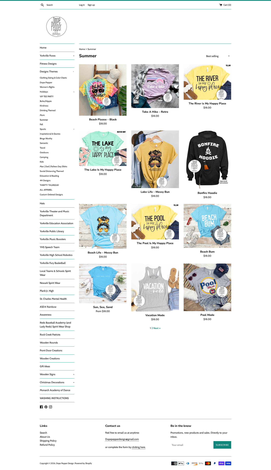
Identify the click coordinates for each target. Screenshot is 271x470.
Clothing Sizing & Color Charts (53, 77)
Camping (44, 157)
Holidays (57, 91)
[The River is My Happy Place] (207, 82)
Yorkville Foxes (57, 55)
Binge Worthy (46, 138)
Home (43, 47)
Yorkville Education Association (56, 223)
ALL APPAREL (46, 190)
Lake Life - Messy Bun (155, 192)
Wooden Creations (50, 358)
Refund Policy (47, 444)
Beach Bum (207, 252)
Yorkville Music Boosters (53, 239)
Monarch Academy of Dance (55, 390)
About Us (45, 436)
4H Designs (45, 180)
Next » (156, 328)
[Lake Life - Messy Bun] (155, 159)
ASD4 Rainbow (48, 306)
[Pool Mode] (207, 287)
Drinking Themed (48, 110)
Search (43, 432)
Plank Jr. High (47, 290)
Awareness (45, 314)
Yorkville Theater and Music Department (54, 213)
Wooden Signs (57, 374)
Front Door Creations (51, 350)
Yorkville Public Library (52, 231)
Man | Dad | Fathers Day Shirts (53, 166)
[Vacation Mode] (155, 287)
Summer (44, 120)
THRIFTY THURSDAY (49, 185)
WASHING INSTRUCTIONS (54, 398)
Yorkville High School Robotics (56, 255)
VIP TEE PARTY (46, 96)
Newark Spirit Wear (50, 282)
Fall (41, 124)
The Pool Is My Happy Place (155, 243)
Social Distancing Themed (52, 171)
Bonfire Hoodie (207, 193)
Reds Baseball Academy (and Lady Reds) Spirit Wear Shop (55, 324)
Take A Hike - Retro (155, 112)
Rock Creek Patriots (50, 334)
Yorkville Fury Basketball (53, 263)
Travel (42, 147)
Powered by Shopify (83, 463)
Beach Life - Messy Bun (103, 252)
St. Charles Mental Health (53, 298)
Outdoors (44, 152)
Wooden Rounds (49, 342)
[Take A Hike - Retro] (155, 86)
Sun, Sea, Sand (103, 307)
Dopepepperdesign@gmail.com (122, 439)
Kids (42, 161)
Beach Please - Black (103, 119)
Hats (42, 203)
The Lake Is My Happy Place (102, 170)
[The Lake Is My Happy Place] (103, 148)
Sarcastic (44, 143)
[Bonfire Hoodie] (207, 159)
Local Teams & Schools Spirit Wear (55, 273)
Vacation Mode (155, 315)
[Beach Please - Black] (103, 90)
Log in (82, 4)
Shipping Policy (48, 440)
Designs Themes (57, 71)
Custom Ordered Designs (51, 194)
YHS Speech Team (49, 247)
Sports (57, 129)
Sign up (91, 4)
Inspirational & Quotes (50, 133)
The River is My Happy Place (207, 103)
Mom (42, 115)
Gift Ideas (45, 366)
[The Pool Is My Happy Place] (155, 221)
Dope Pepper (46, 82)
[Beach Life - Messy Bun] (103, 226)
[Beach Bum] (207, 226)
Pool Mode (207, 315)
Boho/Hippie (46, 101)
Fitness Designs (48, 63)
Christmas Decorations (57, 382)
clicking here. (139, 447)
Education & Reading (49, 176)
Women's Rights (47, 87)
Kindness (44, 105)
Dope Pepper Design (65, 463)
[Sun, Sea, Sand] (103, 283)
